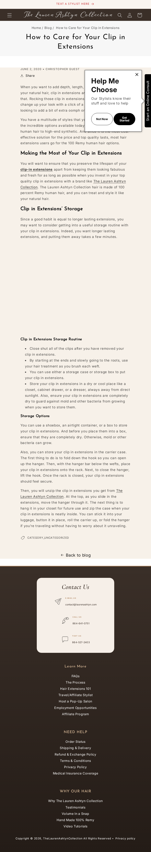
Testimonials (75, 807)
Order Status (75, 742)
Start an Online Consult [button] (148, 100)
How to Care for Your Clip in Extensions (87, 28)
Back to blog (78, 555)
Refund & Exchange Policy (75, 754)
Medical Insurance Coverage (75, 773)
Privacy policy (125, 838)
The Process (75, 682)
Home (36, 28)
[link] (137, 74)
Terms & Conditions (75, 761)
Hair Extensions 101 (75, 689)
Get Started (124, 119)
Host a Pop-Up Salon (75, 701)
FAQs (76, 676)
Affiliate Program (75, 714)
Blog (48, 28)
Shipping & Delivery (75, 748)
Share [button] (30, 76)
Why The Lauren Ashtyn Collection (75, 801)
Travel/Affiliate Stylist (75, 695)
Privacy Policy (75, 767)
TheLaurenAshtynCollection (62, 838)
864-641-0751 (81, 623)
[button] (10, 15)
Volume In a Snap (75, 814)
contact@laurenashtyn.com (81, 604)
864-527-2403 (81, 642)
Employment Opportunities (75, 708)
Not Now (102, 119)
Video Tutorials (75, 826)
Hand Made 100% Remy (75, 820)
